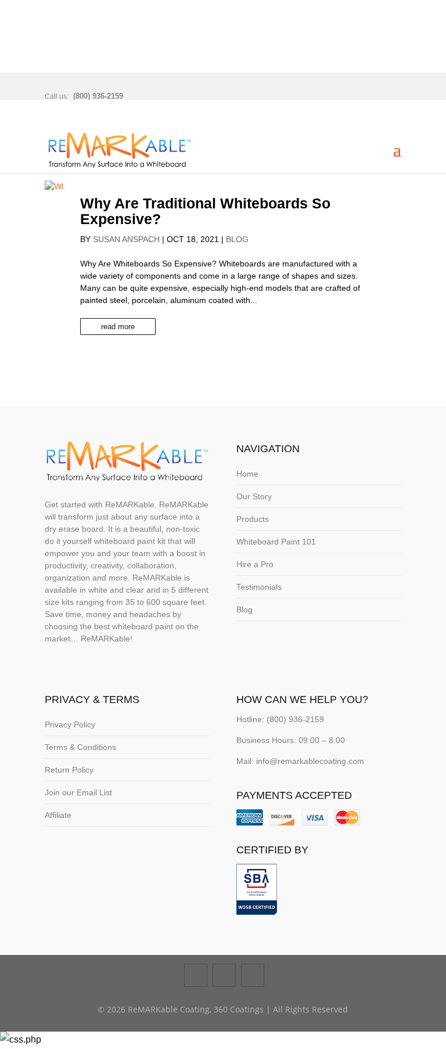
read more (118, 326)
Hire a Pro (255, 564)
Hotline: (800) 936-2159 (280, 719)
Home (247, 473)
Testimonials (259, 587)
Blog (237, 239)
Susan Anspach (126, 239)
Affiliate (58, 815)
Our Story (254, 496)
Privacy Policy (70, 724)
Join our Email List (78, 792)
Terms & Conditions (80, 747)
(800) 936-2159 (98, 96)
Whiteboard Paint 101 (276, 541)
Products (252, 519)
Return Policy (69, 769)
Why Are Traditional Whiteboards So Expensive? (205, 211)
